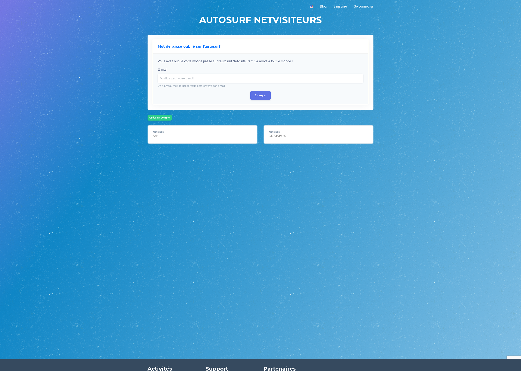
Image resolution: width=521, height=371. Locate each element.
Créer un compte (159, 117)
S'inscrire (340, 6)
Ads (156, 136)
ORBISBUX (277, 136)
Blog (323, 6)
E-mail (162, 69)
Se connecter (363, 6)
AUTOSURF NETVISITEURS (260, 19)
